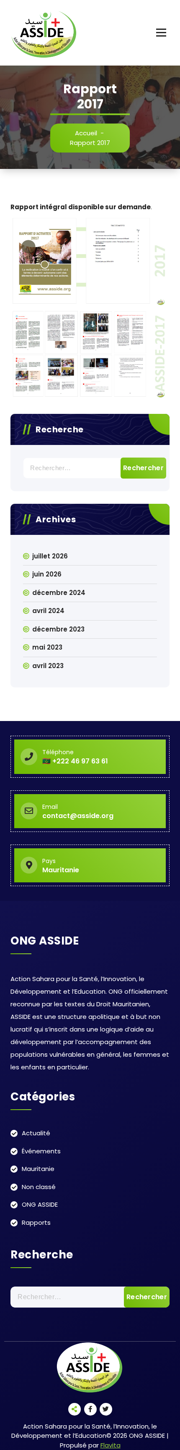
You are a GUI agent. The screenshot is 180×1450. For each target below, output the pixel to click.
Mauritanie (38, 1168)
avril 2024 (48, 610)
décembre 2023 (58, 629)
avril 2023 (48, 665)
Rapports (36, 1222)
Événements (41, 1151)
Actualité (36, 1133)
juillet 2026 (50, 556)
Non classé (39, 1186)
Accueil (86, 133)
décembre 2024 (58, 592)
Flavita (110, 1445)
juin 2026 (47, 574)
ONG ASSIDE (40, 1204)
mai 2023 (47, 647)
